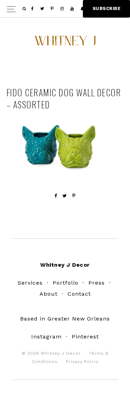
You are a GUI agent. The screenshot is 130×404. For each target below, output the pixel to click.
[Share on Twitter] (64, 195)
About (49, 293)
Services (30, 282)
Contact (79, 293)
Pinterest (85, 336)
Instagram (46, 336)
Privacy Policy (82, 361)
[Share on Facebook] (55, 195)
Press (96, 282)
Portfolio (65, 282)
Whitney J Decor (65, 43)
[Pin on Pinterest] (74, 195)
